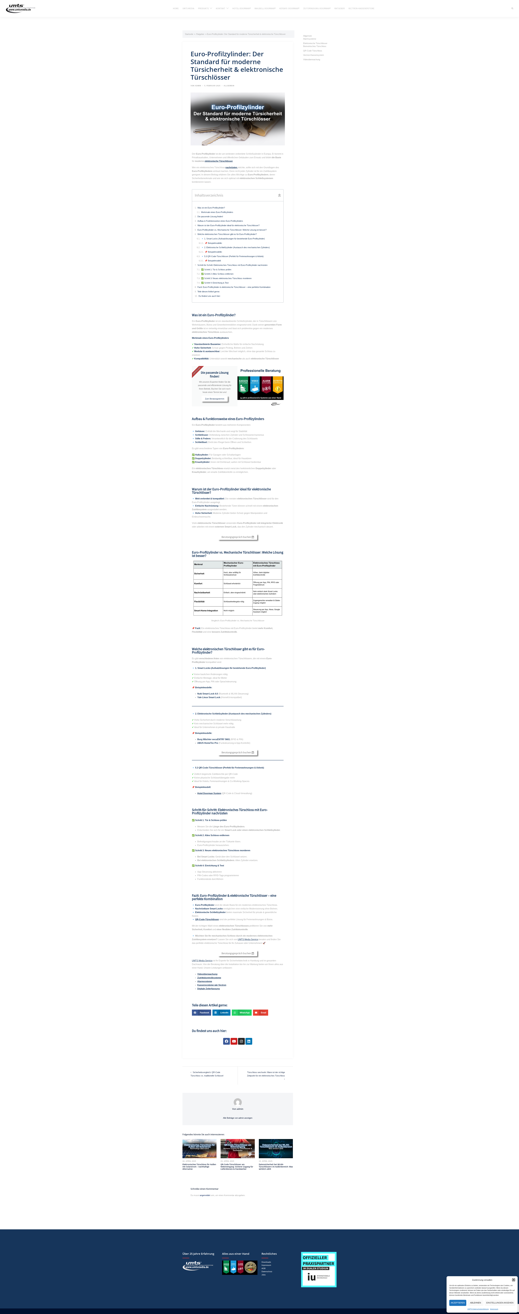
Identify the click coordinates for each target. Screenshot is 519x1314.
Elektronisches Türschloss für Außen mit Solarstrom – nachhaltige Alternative (199, 1166)
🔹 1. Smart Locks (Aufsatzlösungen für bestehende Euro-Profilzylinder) (233, 238)
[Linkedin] (248, 1041)
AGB (263, 1268)
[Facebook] (226, 1041)
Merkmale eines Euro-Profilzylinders (217, 212)
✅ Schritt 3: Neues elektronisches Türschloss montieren (226, 278)
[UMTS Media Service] (20, 8)
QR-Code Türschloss (312, 51)
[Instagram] (241, 1041)
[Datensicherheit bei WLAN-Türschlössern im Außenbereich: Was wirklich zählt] (276, 1148)
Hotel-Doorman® (241, 8)
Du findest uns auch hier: (209, 296)
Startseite (189, 34)
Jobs (264, 1275)
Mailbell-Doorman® (265, 8)
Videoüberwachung (311, 59)
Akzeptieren (458, 1303)
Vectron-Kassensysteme (361, 8)
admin (198, 86)
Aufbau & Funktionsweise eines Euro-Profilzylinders (220, 221)
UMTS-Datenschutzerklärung (478, 1309)
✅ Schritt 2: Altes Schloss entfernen (217, 274)
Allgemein (229, 86)
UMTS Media (188, 8)
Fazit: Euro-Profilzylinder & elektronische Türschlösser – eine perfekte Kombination (233, 287)
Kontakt (220, 8)
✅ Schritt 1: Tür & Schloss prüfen (216, 269)
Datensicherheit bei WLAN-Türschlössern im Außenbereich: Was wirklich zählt (276, 1166)
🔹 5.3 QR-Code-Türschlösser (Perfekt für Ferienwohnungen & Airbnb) (232, 256)
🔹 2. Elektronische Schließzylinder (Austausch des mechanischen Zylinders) (235, 247)
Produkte (203, 8)
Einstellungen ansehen (499, 1303)
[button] (513, 1279)
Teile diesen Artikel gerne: (208, 291)
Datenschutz (267, 1271)
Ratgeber (339, 8)
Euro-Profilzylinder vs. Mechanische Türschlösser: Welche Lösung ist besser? (232, 230)
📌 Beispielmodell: (213, 260)
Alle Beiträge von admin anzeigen (237, 1118)
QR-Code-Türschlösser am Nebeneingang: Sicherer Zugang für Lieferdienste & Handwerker (237, 1166)
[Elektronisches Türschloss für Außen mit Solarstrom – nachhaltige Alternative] (199, 1148)
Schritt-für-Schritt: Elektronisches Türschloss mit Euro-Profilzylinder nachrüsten (232, 265)
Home (176, 8)
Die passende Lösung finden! (210, 216)
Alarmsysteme (309, 39)
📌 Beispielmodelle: (213, 243)
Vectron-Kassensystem (313, 55)
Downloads (266, 1262)
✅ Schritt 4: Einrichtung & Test (215, 283)
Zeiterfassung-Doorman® (317, 8)
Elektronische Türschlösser (315, 43)
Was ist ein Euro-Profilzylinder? (211, 208)
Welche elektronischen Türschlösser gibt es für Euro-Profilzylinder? (227, 234)
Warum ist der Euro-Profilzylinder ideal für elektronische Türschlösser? (228, 225)
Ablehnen (475, 1303)
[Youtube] (234, 1041)
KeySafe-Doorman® (289, 8)
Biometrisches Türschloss (314, 46)
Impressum (494, 1309)
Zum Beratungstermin (214, 399)
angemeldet (205, 1195)
